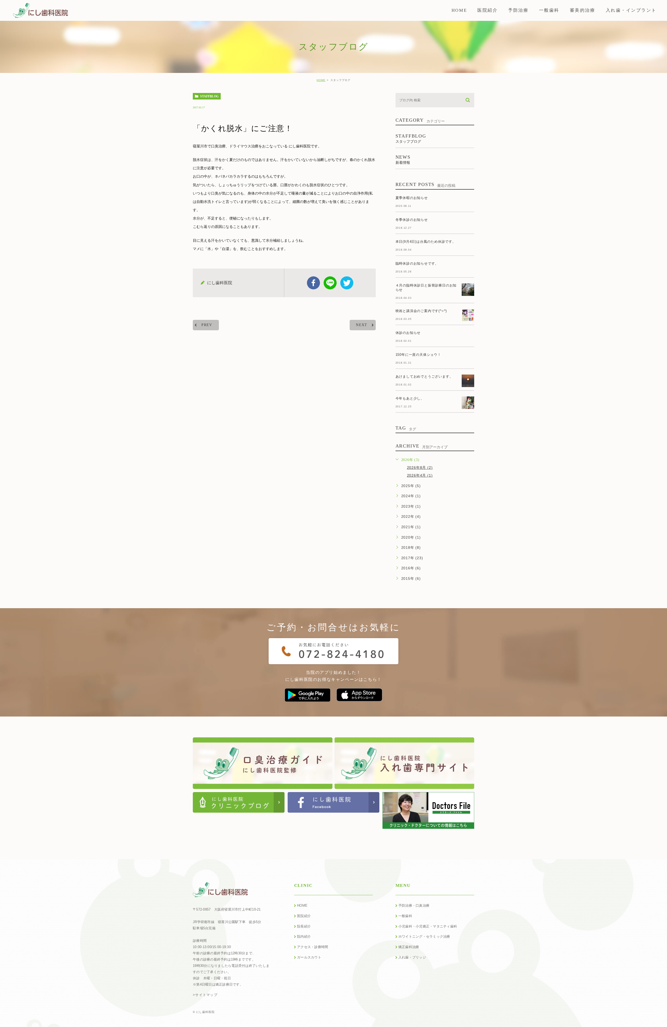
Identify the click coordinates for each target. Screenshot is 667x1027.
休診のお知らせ (408, 333)
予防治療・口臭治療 (413, 905)
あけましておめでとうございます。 (424, 376)
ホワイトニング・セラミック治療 (424, 936)
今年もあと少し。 (410, 398)
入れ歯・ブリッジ (412, 957)
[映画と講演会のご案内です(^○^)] (468, 315)
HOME (321, 80)
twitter (346, 282)
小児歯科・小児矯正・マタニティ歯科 (427, 926)
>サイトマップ (205, 995)
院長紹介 (304, 926)
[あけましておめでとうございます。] (468, 381)
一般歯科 (405, 916)
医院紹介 (304, 916)
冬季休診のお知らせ (412, 220)
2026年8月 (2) (420, 467)
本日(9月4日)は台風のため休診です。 (426, 242)
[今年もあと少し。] (468, 402)
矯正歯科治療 (408, 947)
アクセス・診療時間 (312, 947)
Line (330, 282)
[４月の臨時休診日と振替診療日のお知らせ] (468, 289)
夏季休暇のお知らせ (412, 198)
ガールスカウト (309, 957)
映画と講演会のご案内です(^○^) (421, 311)
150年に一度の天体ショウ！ (418, 355)
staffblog (209, 96)
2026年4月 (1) (420, 475)
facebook (313, 282)
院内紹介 (304, 936)
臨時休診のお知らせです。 (417, 263)
